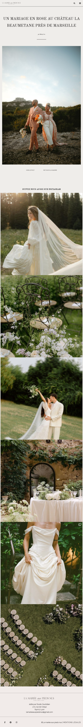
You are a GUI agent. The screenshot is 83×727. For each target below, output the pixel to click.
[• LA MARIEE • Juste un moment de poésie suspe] (41, 234)
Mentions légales (72, 722)
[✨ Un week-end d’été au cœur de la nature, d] (41, 398)
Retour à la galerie (50, 170)
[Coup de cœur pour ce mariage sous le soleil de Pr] (41, 563)
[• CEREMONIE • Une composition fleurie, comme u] (41, 316)
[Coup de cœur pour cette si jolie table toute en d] (41, 481)
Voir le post (30, 170)
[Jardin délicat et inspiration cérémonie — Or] (41, 645)
